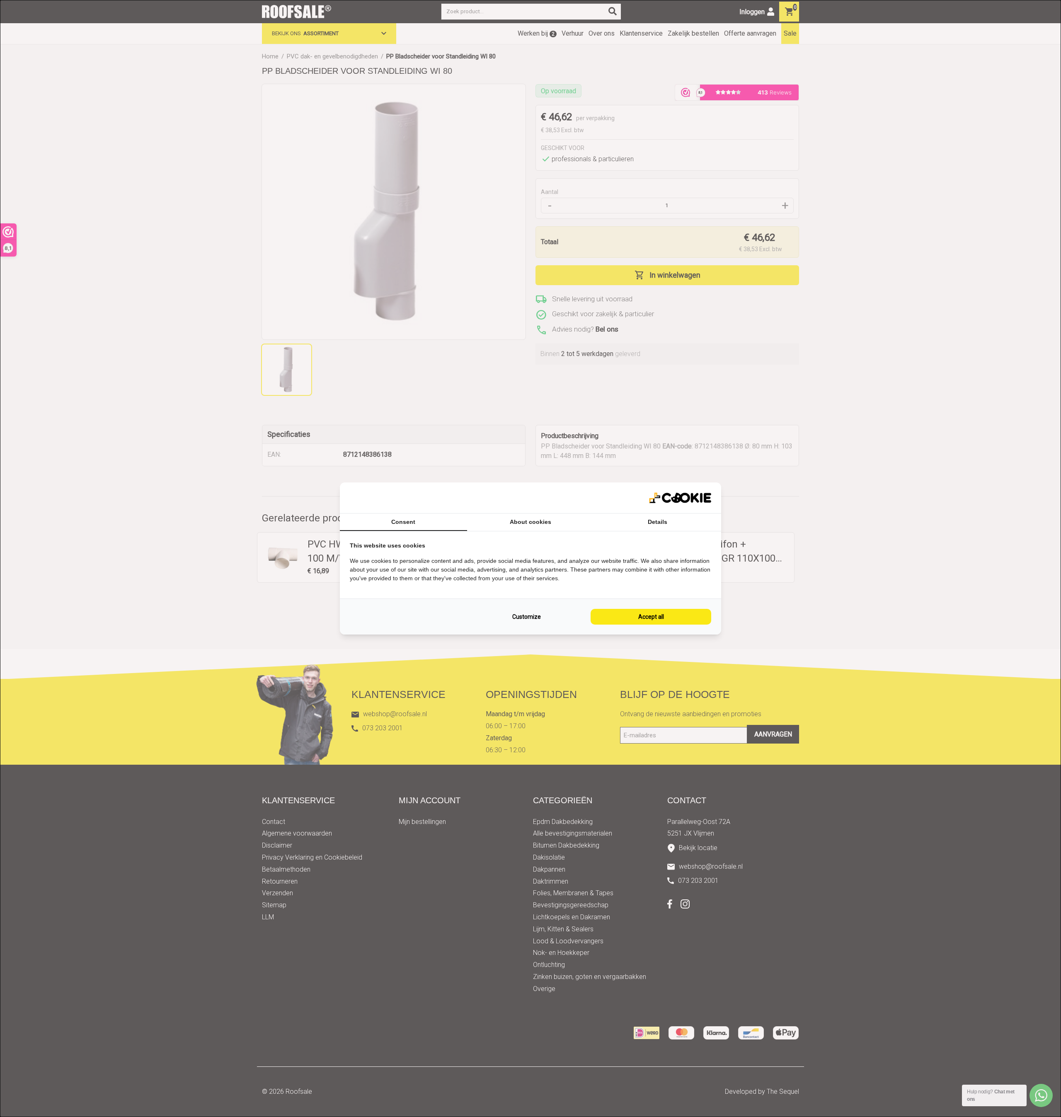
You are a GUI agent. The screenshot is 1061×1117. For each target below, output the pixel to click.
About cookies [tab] (530, 522)
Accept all (651, 616)
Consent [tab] (403, 522)
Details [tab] (657, 522)
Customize (526, 616)
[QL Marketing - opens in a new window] (680, 498)
